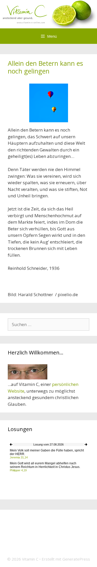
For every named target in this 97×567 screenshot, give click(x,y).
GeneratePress (76, 559)
